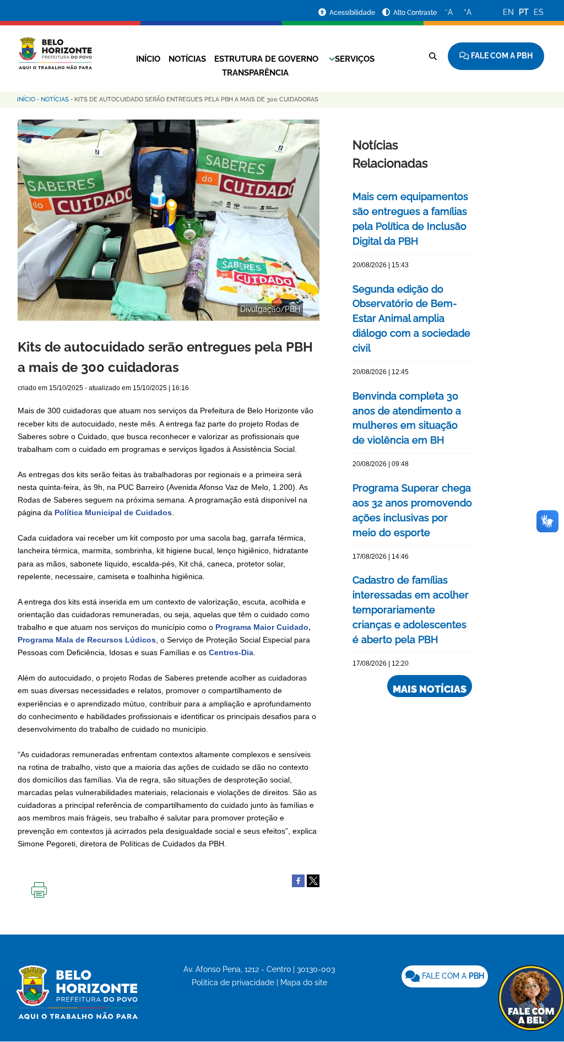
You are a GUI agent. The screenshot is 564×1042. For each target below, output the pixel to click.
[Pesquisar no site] (433, 56)
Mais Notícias (430, 689)
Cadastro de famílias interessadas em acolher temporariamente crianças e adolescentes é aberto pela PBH (410, 609)
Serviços (355, 59)
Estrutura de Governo (266, 59)
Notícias (187, 59)
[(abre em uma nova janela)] (313, 880)
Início (148, 59)
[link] (445, 976)
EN (508, 12)
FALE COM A (452, 975)
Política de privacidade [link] (233, 982)
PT (524, 12)
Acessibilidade (353, 13)
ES (539, 12)
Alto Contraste (415, 13)
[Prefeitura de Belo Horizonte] (55, 47)
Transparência (255, 73)
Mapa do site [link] (303, 982)
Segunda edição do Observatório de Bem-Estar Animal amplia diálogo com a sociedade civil (411, 318)
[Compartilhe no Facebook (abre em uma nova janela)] (298, 880)
